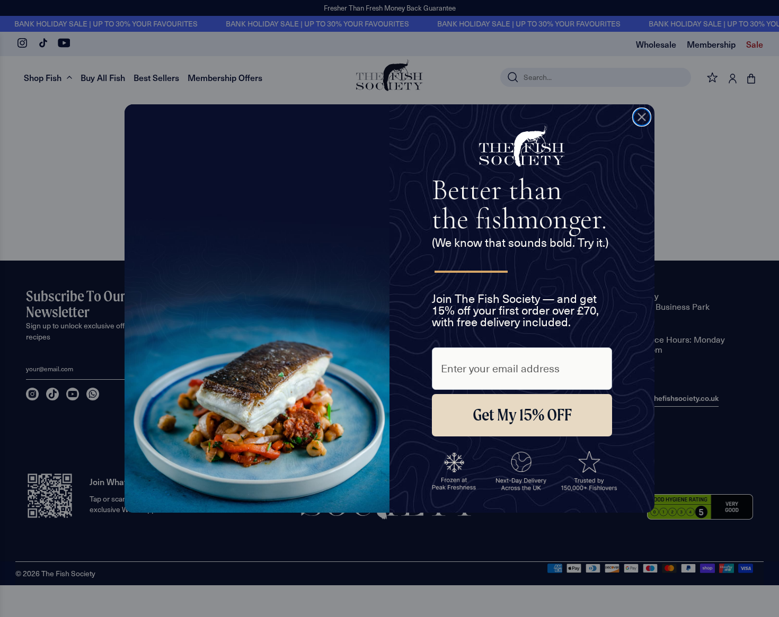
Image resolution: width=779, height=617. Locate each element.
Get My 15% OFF (522, 415)
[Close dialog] (641, 117)
